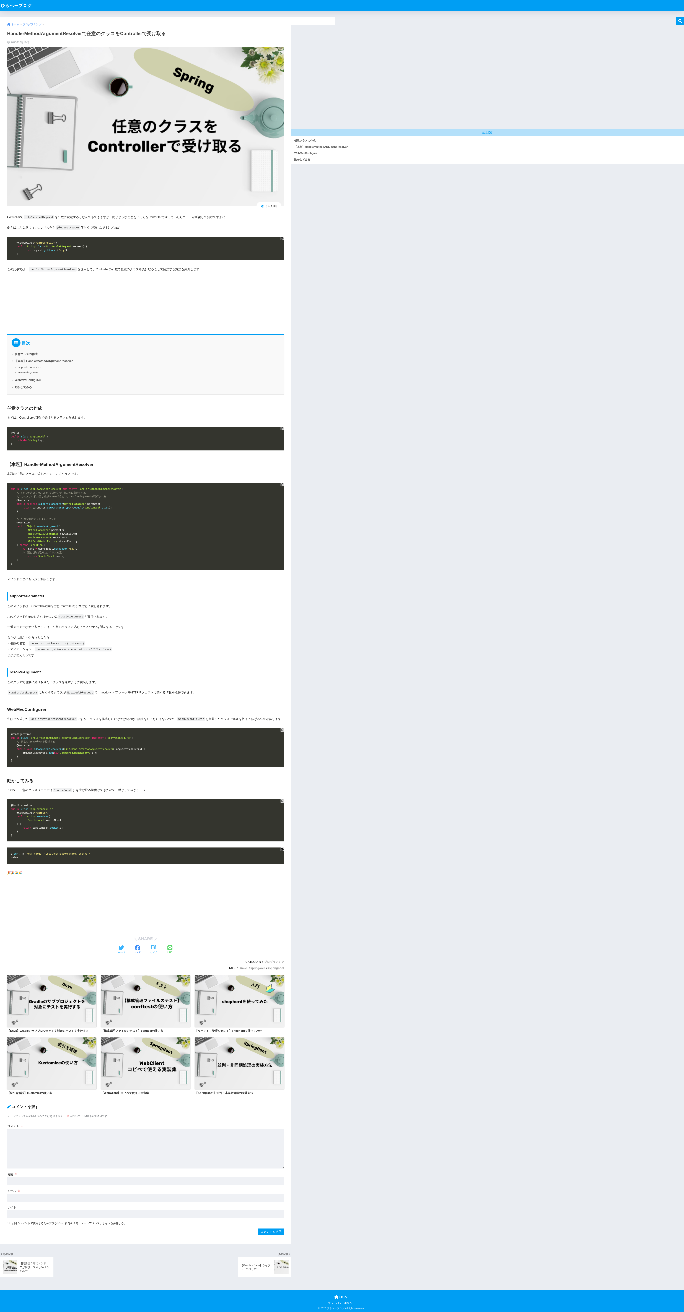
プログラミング (274, 961)
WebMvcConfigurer (28, 380)
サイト (11, 1207)
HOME (344, 1297)
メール (13, 1191)
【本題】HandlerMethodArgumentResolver (44, 360)
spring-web (258, 968)
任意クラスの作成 (26, 354)
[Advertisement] (114, 302)
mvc (244, 968)
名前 (12, 1174)
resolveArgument (28, 372)
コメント (15, 1126)
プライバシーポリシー (341, 1303)
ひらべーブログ (16, 5)
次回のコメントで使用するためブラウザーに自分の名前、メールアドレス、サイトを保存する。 (69, 1223)
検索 (680, 21)
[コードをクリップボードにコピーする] (282, 238)
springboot (276, 968)
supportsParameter (29, 367)
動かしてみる (23, 387)
